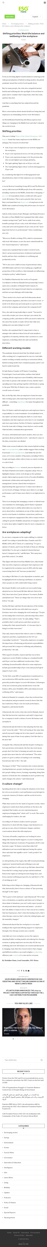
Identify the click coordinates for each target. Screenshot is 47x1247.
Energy (6, 1137)
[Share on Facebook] (21, 971)
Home (4, 24)
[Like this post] (19, 971)
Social (6, 1207)
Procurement (35, 1232)
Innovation (25, 1232)
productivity (37, 952)
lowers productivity (17, 452)
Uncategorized (9, 1217)
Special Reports (10, 1212)
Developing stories (17, 24)
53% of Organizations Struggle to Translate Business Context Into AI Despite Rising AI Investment (21, 1088)
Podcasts (7, 1197)
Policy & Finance (10, 1202)
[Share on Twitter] (24, 971)
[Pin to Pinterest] (26, 971)
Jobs (5, 1172)
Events (6, 1147)
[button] (4, 1024)
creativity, (15, 955)
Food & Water (9, 1152)
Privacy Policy (19, 1235)
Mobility (7, 1187)
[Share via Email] (28, 971)
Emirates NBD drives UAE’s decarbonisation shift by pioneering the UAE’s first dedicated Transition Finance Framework (22, 1106)
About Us (16, 1232)
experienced (21, 402)
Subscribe (10, 16)
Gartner (18, 467)
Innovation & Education (12, 1162)
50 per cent (24, 202)
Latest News (8, 1177)
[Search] (3, 3)
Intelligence (8, 1167)
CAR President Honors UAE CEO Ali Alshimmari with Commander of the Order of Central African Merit (21, 1115)
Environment (8, 1142)
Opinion (7, 1192)
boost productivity (11, 449)
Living (6, 1182)
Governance (8, 1157)
